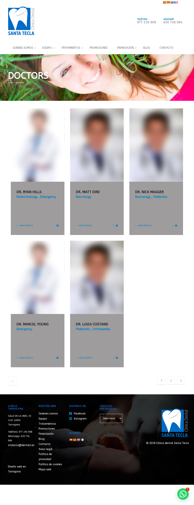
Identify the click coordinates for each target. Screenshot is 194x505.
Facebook (77, 413)
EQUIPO (47, 47)
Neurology (83, 197)
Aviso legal (45, 449)
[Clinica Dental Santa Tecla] (21, 20)
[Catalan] (168, 2)
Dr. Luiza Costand (92, 324)
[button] (183, 494)
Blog (146, 47)
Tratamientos (47, 423)
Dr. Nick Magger (149, 192)
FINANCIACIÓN (125, 47)
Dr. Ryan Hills (28, 192)
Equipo (43, 418)
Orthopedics (101, 329)
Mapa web (45, 469)
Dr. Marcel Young (32, 324)
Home (10, 83)
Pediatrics (160, 197)
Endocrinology (26, 197)
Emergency (48, 197)
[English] (172, 2)
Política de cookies (50, 464)
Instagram (78, 418)
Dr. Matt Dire (88, 192)
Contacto (166, 47)
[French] (176, 2)
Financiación (46, 433)
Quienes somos (48, 413)
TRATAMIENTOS (70, 47)
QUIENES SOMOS (23, 47)
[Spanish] (164, 2)
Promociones (99, 47)
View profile (26, 225)
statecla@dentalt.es (21, 445)
